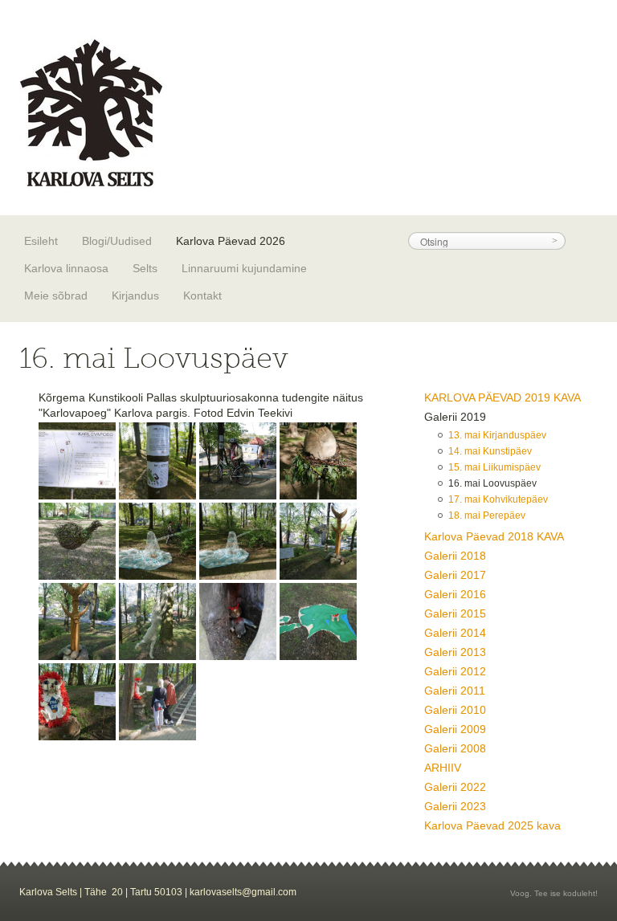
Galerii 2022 (455, 786)
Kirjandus (135, 295)
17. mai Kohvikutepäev (498, 499)
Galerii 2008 (455, 748)
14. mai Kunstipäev (490, 451)
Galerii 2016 (455, 594)
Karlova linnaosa (66, 268)
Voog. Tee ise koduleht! (554, 893)
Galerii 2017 (455, 574)
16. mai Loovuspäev (492, 483)
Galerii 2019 (455, 416)
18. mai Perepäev (486, 515)
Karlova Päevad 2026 (230, 240)
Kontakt (202, 295)
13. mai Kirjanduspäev (497, 435)
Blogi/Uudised (117, 240)
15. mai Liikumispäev (494, 467)
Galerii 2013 (455, 652)
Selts (145, 268)
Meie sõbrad (56, 295)
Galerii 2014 (455, 632)
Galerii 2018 (455, 555)
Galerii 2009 (455, 729)
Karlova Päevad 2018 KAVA (494, 536)
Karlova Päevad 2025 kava (492, 825)
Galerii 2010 (455, 709)
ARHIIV (442, 767)
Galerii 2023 (455, 806)
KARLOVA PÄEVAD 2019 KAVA (502, 397)
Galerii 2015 (455, 613)
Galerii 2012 (455, 671)
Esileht (41, 240)
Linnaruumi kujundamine (244, 268)
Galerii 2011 (454, 690)
